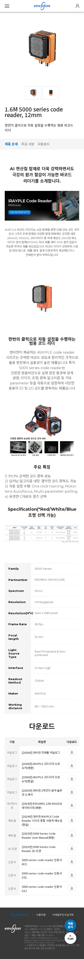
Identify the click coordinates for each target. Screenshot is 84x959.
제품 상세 (11, 144)
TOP (70, 938)
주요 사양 (27, 144)
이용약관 (41, 914)
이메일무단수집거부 (63, 914)
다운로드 (44, 144)
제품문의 (70, 925)
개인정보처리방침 (19, 914)
